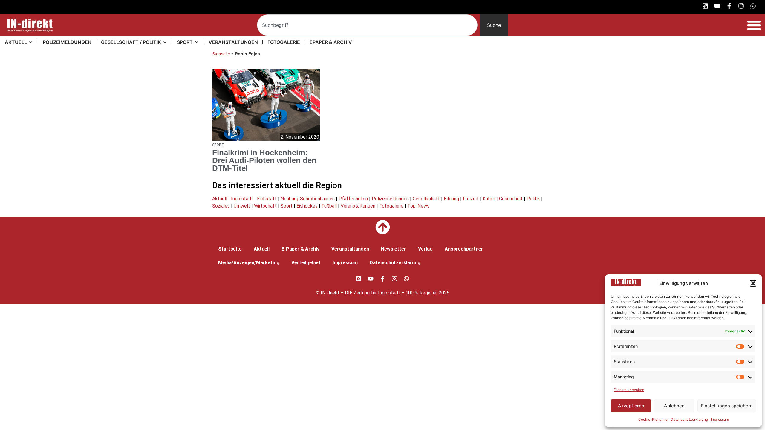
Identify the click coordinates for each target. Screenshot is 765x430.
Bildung (451, 199)
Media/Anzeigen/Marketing (248, 262)
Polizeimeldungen (390, 199)
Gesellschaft (426, 199)
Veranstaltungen (358, 206)
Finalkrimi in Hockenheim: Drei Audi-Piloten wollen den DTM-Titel (264, 160)
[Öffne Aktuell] (30, 42)
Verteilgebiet (306, 262)
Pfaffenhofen (353, 199)
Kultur (489, 199)
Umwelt (242, 206)
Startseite (221, 54)
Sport (287, 206)
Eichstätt (267, 199)
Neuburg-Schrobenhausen (308, 199)
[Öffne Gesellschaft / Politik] (165, 42)
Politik (533, 199)
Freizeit (471, 199)
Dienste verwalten (629, 390)
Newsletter (393, 249)
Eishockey (307, 206)
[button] (753, 283)
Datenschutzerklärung (689, 419)
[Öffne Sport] (196, 42)
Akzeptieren (631, 405)
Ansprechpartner (464, 249)
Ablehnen (674, 405)
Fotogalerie (391, 206)
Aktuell (219, 199)
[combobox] (367, 25)
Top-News (418, 206)
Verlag (425, 249)
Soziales (221, 206)
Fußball (329, 206)
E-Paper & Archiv (300, 249)
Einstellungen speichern (727, 405)
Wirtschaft (265, 206)
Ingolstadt (242, 199)
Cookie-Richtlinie (653, 419)
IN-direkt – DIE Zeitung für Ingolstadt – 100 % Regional (379, 293)
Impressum (720, 419)
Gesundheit (511, 199)
